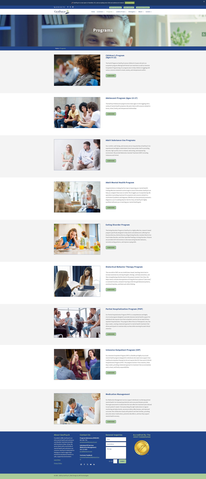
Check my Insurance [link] (115, 7)
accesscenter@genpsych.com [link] (88, 442)
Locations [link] (100, 11)
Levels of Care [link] (120, 11)
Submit (122, 461)
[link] (204, 34)
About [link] (140, 11)
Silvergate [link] (132, 11)
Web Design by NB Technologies (79, 475)
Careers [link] (148, 11)
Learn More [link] (111, 75)
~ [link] (107, 7)
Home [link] (93, 11)
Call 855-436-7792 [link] (60, 7)
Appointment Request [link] (143, 7)
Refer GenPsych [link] (128, 7)
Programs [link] (110, 11)
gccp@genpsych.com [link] (86, 451)
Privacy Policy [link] (58, 463)
